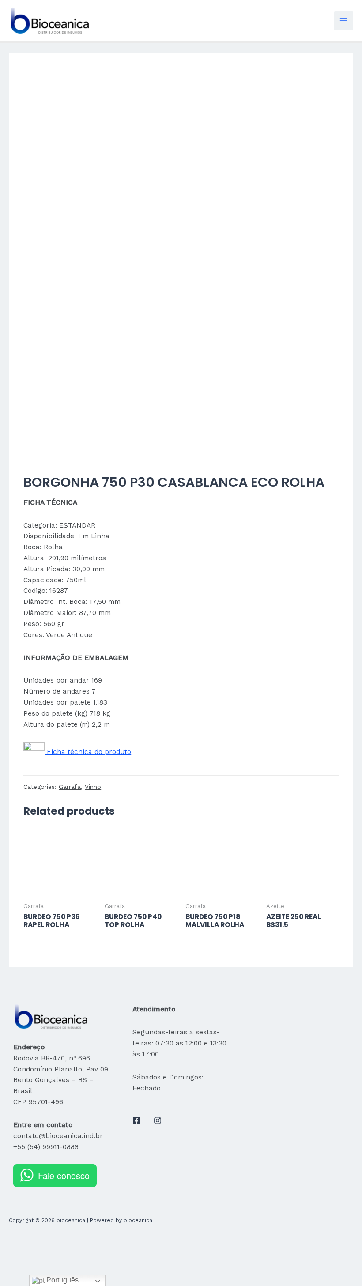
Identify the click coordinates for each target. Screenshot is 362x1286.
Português (62, 1280)
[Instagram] (158, 1120)
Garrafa (70, 786)
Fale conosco (64, 1175)
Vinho (93, 786)
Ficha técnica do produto (88, 752)
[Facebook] (136, 1120)
